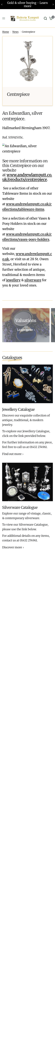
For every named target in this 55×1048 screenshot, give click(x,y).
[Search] (45, 18)
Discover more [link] (12, 547)
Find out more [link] (12, 454)
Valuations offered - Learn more (29, 4)
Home (5, 31)
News (15, 31)
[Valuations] (26, 325)
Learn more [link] (25, 330)
